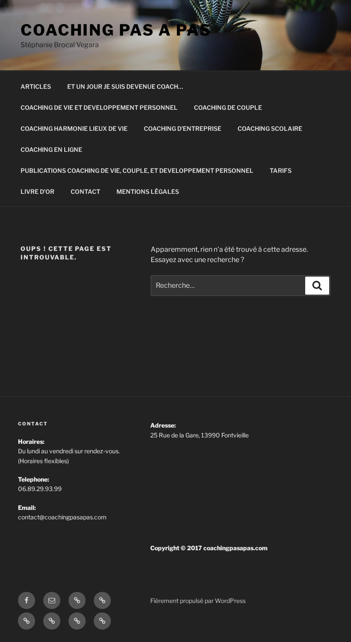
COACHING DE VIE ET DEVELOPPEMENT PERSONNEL (99, 107)
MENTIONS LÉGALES (147, 191)
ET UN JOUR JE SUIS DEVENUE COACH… (125, 86)
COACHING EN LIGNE (51, 149)
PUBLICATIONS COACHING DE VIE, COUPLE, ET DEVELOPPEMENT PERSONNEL (137, 170)
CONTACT (85, 191)
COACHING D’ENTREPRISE (182, 128)
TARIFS (281, 170)
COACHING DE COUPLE (228, 107)
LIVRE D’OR (37, 191)
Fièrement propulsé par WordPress (198, 600)
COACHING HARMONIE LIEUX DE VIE (74, 128)
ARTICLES (36, 86)
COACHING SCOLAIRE (270, 128)
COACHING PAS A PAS (116, 30)
